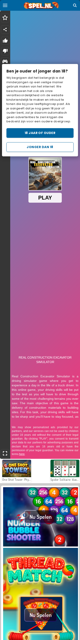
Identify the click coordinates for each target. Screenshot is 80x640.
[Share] (5, 29)
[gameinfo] (5, 61)
